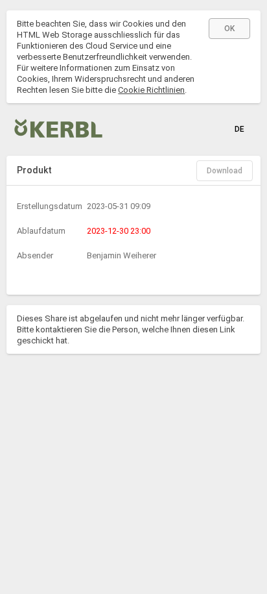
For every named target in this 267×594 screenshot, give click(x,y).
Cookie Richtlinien (151, 90)
